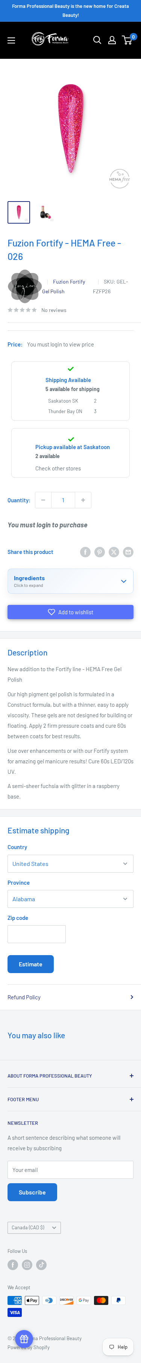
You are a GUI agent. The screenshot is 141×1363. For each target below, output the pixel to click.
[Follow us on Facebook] (13, 1265)
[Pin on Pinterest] (99, 551)
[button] (70, 612)
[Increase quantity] (83, 500)
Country (17, 846)
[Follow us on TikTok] (41, 1265)
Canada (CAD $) (28, 1227)
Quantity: (19, 500)
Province (19, 882)
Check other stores (58, 468)
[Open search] (97, 40)
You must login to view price (60, 344)
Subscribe (32, 1192)
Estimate (30, 963)
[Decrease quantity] (43, 500)
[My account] (112, 40)
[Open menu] (11, 40)
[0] (127, 40)
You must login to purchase (48, 525)
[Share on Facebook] (85, 551)
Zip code (18, 917)
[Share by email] (128, 551)
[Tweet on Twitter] (114, 551)
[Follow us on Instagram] (27, 1265)
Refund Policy (24, 997)
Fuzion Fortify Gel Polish (63, 286)
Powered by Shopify (29, 1347)
